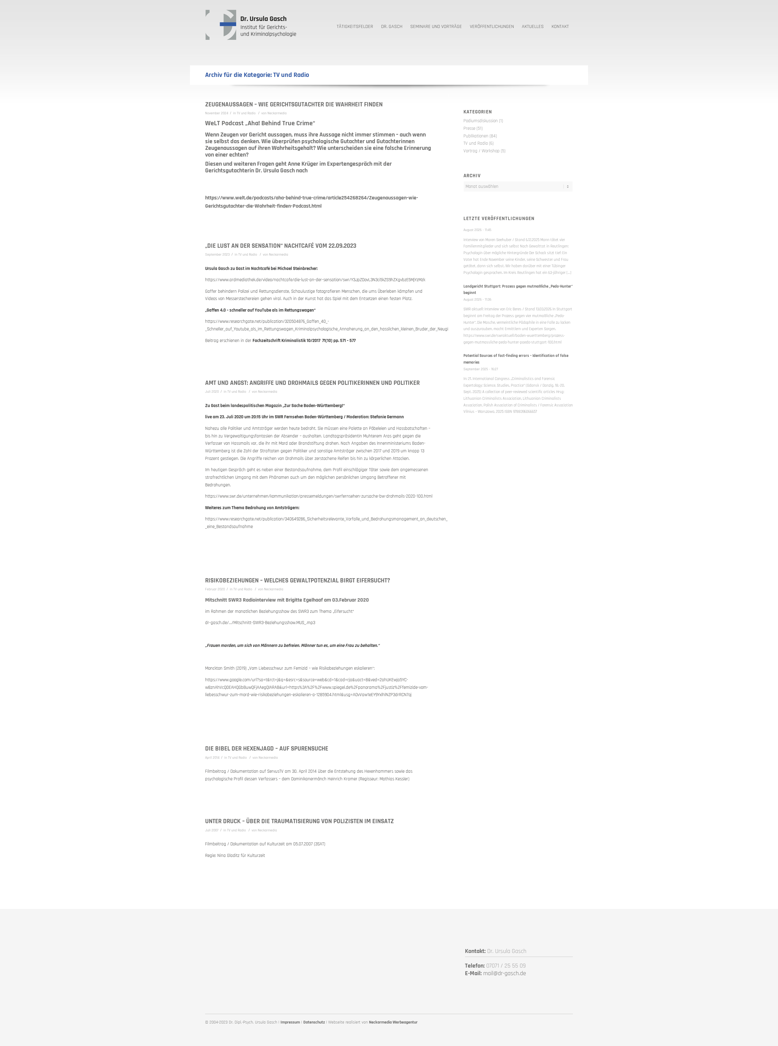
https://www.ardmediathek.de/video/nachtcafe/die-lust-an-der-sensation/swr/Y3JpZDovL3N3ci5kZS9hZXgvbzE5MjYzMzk (315, 280)
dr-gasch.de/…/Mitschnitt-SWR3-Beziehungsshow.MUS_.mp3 (260, 623)
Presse (469, 128)
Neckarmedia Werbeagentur (393, 1022)
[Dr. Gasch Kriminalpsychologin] (250, 24)
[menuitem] (355, 24)
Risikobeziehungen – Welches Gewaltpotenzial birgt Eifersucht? (297, 580)
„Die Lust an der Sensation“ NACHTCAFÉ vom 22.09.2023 (280, 246)
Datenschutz (314, 1022)
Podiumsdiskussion (480, 121)
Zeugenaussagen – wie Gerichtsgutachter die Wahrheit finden (294, 104)
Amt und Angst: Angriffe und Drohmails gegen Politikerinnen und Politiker (312, 383)
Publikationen (475, 136)
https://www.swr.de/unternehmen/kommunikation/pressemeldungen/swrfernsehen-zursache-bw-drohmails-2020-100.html (318, 496)
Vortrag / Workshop (481, 151)
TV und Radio (246, 113)
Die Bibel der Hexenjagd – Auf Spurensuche (266, 748)
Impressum (290, 1022)
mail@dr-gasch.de (504, 973)
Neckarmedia (277, 113)
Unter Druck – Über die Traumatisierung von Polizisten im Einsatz (299, 821)
